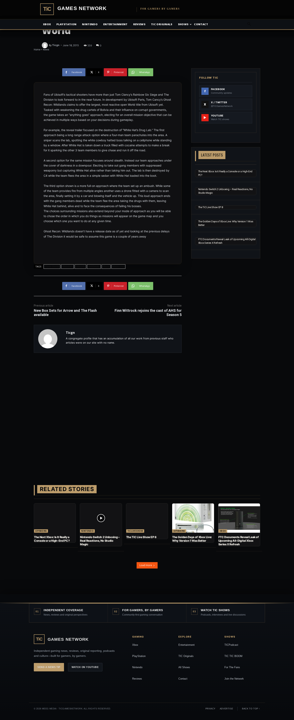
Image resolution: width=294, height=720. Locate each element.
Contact (201, 24)
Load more (145, 565)
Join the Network (234, 678)
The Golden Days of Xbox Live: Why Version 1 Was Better (192, 538)
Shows (183, 24)
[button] (249, 24)
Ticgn (55, 45)
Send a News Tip (48, 667)
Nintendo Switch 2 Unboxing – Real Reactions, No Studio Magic (99, 540)
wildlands (94, 266)
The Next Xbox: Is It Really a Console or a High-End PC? (52, 538)
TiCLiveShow (135, 530)
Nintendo (90, 24)
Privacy (210, 708)
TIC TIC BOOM (233, 656)
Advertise (226, 708)
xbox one (118, 266)
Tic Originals (161, 24)
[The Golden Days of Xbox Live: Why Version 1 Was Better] (193, 518)
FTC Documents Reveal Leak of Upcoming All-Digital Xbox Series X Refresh (238, 540)
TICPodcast (231, 644)
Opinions (41, 530)
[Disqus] (108, 412)
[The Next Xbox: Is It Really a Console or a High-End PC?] (55, 518)
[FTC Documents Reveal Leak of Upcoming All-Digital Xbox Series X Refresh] (239, 518)
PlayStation (139, 656)
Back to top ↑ (251, 708)
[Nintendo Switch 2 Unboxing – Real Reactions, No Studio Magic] (101, 518)
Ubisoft (80, 266)
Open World (52, 266)
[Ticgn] (45, 45)
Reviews (139, 24)
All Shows (184, 667)
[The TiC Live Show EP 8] (147, 518)
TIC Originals (186, 656)
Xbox (47, 24)
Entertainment (115, 24)
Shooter (67, 266)
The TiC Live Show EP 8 (210, 207)
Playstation (66, 24)
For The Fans (232, 667)
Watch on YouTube (85, 667)
